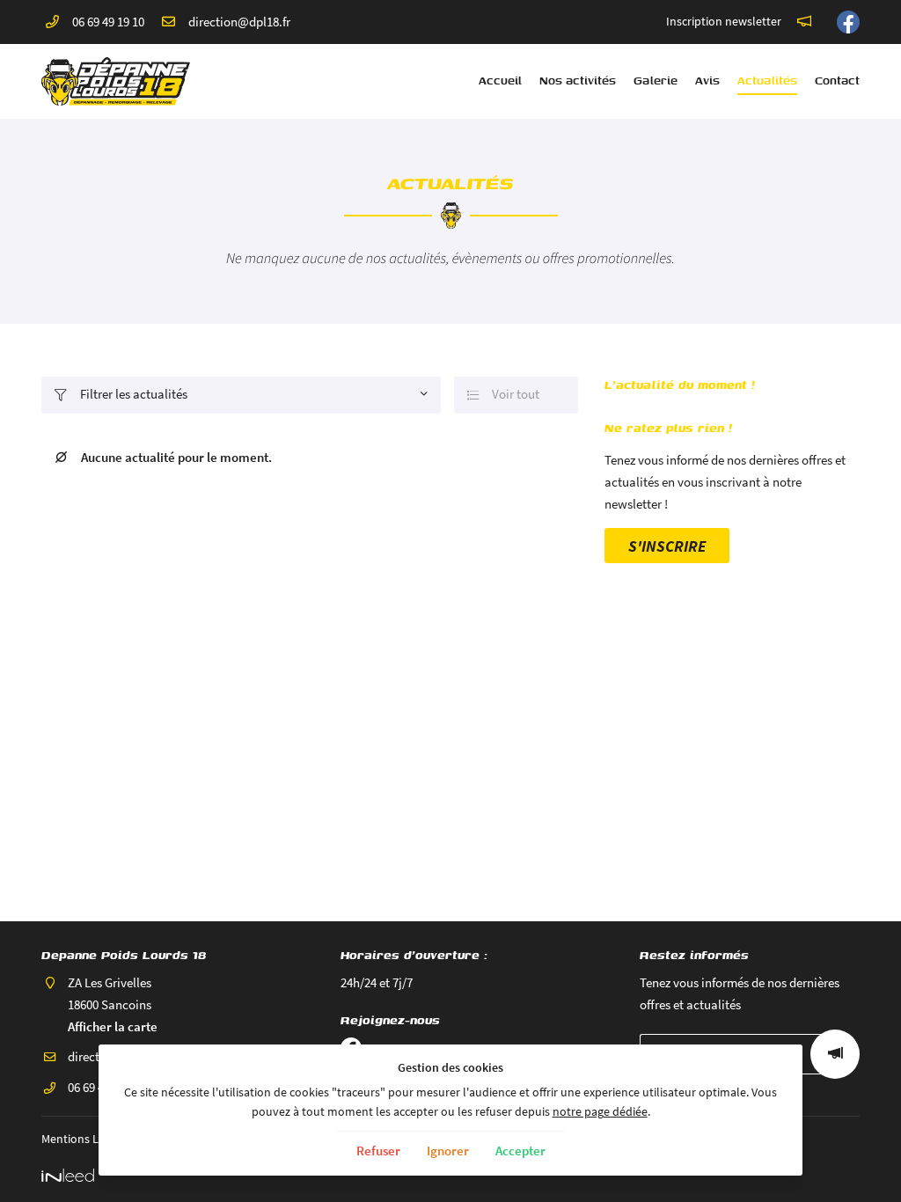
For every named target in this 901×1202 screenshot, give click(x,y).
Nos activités (577, 80)
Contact (837, 80)
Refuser (378, 1150)
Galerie (656, 80)
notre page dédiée (600, 1111)
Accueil (500, 80)
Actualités (767, 80)
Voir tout (503, 393)
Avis (707, 80)
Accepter (520, 1150)
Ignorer (448, 1150)
